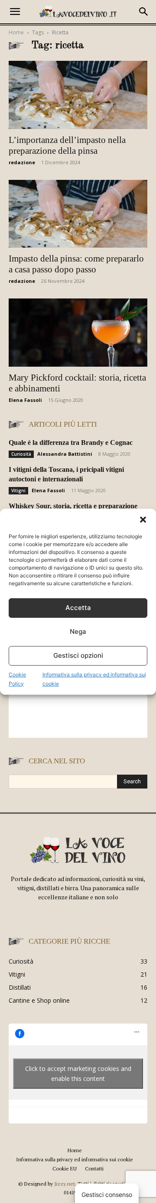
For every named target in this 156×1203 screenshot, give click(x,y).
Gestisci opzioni (78, 655)
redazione (22, 162)
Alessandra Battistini (64, 454)
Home (16, 32)
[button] (143, 519)
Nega (78, 631)
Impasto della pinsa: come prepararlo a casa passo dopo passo (76, 264)
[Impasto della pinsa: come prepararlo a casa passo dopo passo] (78, 214)
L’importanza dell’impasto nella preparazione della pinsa (67, 145)
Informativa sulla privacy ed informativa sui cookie (94, 679)
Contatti (94, 1168)
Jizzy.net (64, 1183)
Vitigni (18, 490)
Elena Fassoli (25, 400)
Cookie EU (64, 1168)
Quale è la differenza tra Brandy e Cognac (71, 442)
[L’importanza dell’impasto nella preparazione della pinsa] (78, 95)
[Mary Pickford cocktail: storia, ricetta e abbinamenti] (78, 332)
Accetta (78, 607)
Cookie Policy (17, 679)
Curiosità (21, 454)
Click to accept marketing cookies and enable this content (78, 1073)
